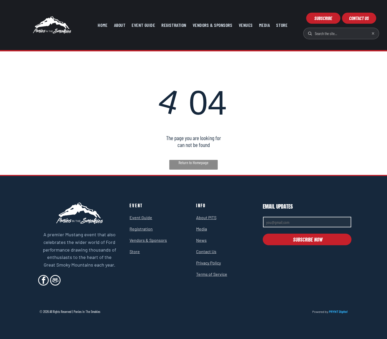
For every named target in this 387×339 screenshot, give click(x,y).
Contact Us (206, 251)
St (131, 251)
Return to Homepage (193, 162)
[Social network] (55, 281)
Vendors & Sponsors (148, 240)
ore (136, 251)
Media (201, 228)
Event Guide (141, 217)
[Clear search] (373, 33)
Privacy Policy (208, 262)
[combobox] (341, 33)
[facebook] (43, 281)
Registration (141, 228)
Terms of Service (211, 274)
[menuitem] (103, 25)
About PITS (206, 217)
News (201, 240)
